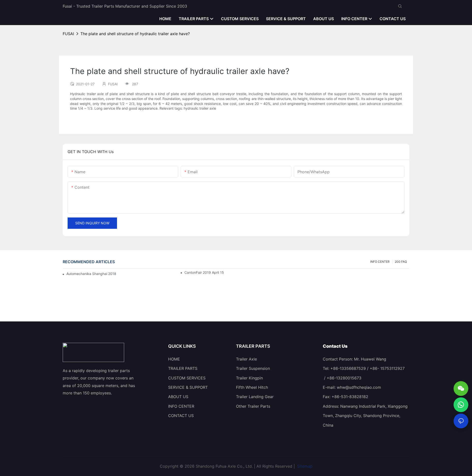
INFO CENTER (380, 261)
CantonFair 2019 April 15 (204, 272)
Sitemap (304, 466)
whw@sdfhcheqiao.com (359, 387)
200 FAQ (401, 261)
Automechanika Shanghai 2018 (91, 274)
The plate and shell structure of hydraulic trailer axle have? (135, 33)
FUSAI (68, 33)
